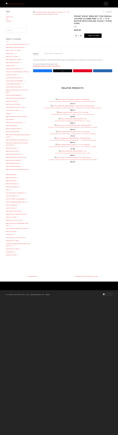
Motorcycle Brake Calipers (13, 128)
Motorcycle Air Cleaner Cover (14, 122)
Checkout (8, 21)
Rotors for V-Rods (11, 231)
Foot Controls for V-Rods (13, 104)
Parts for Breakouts (11, 196)
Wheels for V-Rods (11, 255)
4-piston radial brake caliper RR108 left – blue (72, 121)
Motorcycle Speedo (11, 184)
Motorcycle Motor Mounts (13, 166)
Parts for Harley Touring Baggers (15, 199)
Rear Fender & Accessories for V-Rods (17, 228)
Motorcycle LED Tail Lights (13, 160)
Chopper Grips (10, 65)
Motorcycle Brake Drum (12, 131)
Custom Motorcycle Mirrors (13, 84)
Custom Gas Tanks (11, 75)
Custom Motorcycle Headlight (14, 81)
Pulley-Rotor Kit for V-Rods (13, 211)
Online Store (9, 17)
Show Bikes (9, 234)
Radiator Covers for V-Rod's (14, 220)
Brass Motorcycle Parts (12, 62)
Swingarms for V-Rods (12, 240)
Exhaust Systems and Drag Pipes (15, 98)
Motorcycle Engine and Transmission (16, 140)
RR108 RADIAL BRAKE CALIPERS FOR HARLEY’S (46, 66)
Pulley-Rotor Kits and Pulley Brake (16, 214)
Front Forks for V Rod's (12, 110)
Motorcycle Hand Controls (13, 154)
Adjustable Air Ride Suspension (15, 47)
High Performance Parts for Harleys (16, 116)
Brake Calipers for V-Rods (13, 59)
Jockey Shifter (10, 119)
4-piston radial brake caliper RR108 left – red (72, 153)
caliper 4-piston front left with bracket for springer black (73, 101)
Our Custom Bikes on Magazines (15, 193)
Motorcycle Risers (11, 177)
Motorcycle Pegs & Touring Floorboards (17, 169)
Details (36, 53)
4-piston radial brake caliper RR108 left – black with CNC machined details (72, 108)
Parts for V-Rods (10, 208)
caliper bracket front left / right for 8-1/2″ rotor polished (73, 134)
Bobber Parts (10, 53)
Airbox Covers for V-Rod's (13, 50)
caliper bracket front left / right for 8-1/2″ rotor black (72, 114)
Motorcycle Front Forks (12, 151)
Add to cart (93, 35)
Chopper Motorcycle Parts (13, 68)
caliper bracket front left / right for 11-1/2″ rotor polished (72, 147)
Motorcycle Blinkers (11, 125)
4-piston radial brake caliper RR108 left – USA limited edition (72, 140)
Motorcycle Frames (11, 148)
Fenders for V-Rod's (11, 101)
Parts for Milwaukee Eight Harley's (16, 202)
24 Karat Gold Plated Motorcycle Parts (17, 44)
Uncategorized (10, 252)
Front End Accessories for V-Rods (15, 107)
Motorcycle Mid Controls (13, 163)
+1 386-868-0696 (32, 276)
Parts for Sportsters (11, 205)
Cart (7, 19)
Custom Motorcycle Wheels (14, 87)
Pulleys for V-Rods (11, 217)
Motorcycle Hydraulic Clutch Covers (16, 157)
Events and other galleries (13, 95)
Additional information (54, 53)
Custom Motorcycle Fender (13, 78)
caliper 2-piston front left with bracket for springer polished (72, 159)
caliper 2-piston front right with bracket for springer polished (72, 127)
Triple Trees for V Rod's (12, 249)
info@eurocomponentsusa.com (86, 276)
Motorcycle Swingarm (12, 187)
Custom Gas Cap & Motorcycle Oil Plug (17, 72)
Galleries (8, 113)
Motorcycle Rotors (11, 180)
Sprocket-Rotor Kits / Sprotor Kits (15, 237)
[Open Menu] (106, 3)
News (7, 190)
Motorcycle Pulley (11, 174)
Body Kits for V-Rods (12, 56)
